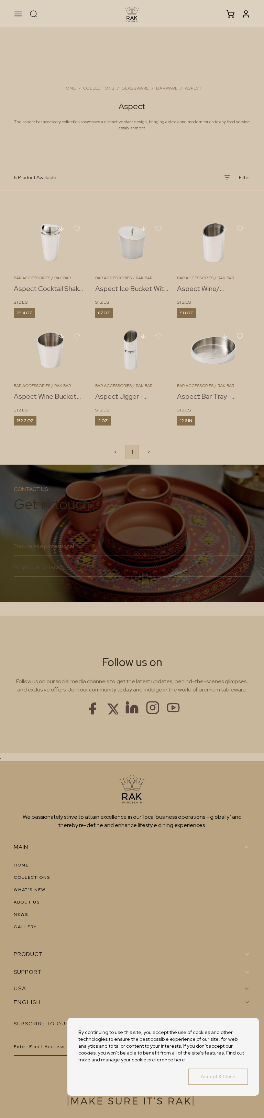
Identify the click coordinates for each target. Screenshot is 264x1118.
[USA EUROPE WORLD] (132, 988)
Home (69, 88)
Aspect (193, 88)
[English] (132, 1002)
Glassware (135, 88)
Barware (167, 88)
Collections (98, 88)
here (179, 1060)
